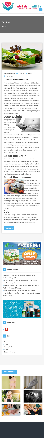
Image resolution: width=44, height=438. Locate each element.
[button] (40, 9)
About (6, 342)
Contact (6, 344)
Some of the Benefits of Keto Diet (16, 79)
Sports (6, 349)
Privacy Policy (9, 347)
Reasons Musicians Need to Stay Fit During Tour (20, 290)
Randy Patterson (10, 73)
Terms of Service (10, 352)
